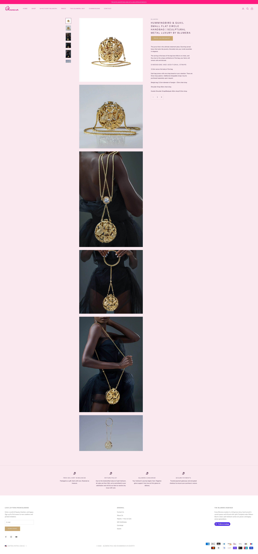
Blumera (154, 19)
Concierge (120, 525)
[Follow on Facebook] (6, 537)
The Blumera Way (77, 8)
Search (119, 529)
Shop (34, 8)
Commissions (94, 8)
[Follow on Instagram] (11, 537)
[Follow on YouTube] (16, 537)
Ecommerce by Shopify (126, 546)
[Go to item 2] (68, 28)
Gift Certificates (122, 522)
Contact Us (120, 512)
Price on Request (162, 38)
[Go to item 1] (68, 21)
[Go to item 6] (68, 61)
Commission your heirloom (129, 2)
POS (111, 546)
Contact (107, 8)
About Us (120, 515)
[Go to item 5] (68, 54)
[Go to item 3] (68, 37)
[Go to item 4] (68, 45)
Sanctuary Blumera (48, 8)
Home (25, 8)
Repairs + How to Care (124, 519)
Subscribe (12, 529)
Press (63, 8)
